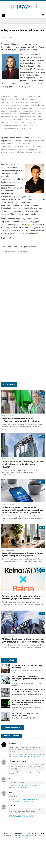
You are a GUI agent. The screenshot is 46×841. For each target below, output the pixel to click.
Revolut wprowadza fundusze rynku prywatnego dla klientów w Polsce (25, 786)
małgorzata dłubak (28, 247)
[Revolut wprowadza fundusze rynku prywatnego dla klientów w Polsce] (3, 779)
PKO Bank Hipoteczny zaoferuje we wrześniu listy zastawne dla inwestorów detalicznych (23, 640)
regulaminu (16, 835)
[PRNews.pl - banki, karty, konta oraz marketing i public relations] (23, 6)
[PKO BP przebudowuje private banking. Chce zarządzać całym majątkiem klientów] (5, 693)
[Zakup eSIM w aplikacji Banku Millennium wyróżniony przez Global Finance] (3, 793)
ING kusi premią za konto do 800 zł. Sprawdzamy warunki (25, 714)
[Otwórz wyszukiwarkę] (43, 15)
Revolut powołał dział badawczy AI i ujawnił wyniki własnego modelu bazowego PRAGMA (23, 464)
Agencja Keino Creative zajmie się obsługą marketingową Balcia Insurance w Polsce (22, 597)
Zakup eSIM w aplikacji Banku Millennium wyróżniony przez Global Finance (23, 800)
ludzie (16, 247)
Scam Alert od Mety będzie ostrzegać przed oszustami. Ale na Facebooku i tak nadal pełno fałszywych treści (28, 703)
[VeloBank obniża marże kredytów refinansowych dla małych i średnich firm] (23, 402)
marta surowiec (9, 252)
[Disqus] (23, 289)
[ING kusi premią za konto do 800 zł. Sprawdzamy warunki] (5, 717)
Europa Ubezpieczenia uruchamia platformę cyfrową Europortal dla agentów (22, 554)
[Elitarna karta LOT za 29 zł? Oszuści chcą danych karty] (5, 669)
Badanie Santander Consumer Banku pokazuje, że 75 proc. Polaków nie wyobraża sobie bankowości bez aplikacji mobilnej (22, 510)
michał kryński (23, 252)
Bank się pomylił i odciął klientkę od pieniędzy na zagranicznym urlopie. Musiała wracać (28, 679)
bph (9, 247)
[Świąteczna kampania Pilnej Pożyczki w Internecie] (3, 762)
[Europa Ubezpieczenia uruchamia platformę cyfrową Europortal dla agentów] (23, 536)
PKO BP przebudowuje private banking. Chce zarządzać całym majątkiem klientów (28, 691)
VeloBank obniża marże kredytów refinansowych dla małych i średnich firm (21, 419)
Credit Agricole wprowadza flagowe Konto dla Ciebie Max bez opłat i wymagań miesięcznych (26, 755)
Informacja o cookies (28, 835)
